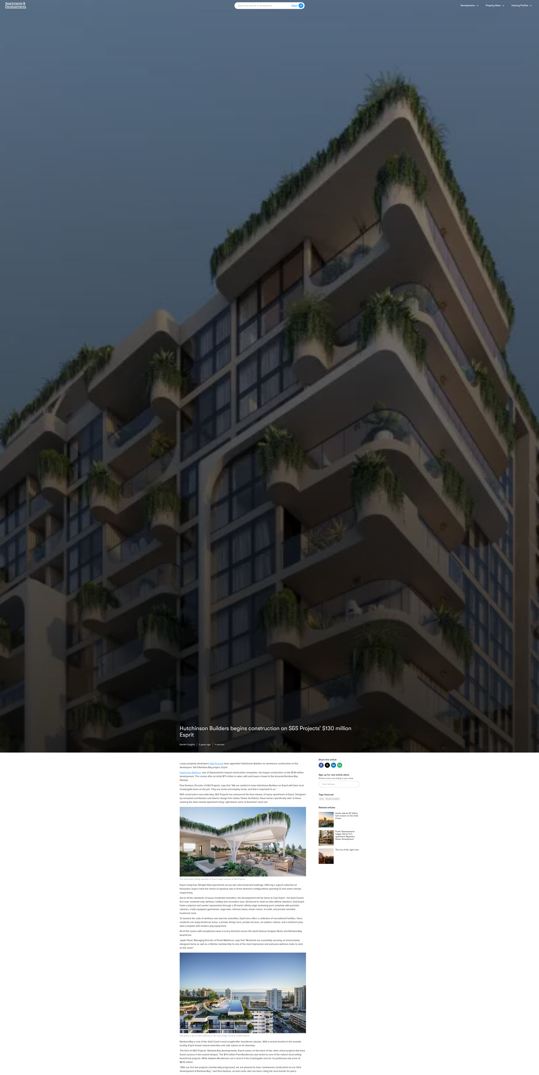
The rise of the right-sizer (347, 849)
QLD (322, 799)
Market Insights (187, 744)
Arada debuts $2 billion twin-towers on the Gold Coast (346, 816)
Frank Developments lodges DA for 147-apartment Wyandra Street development (345, 835)
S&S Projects (216, 763)
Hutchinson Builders (190, 772)
